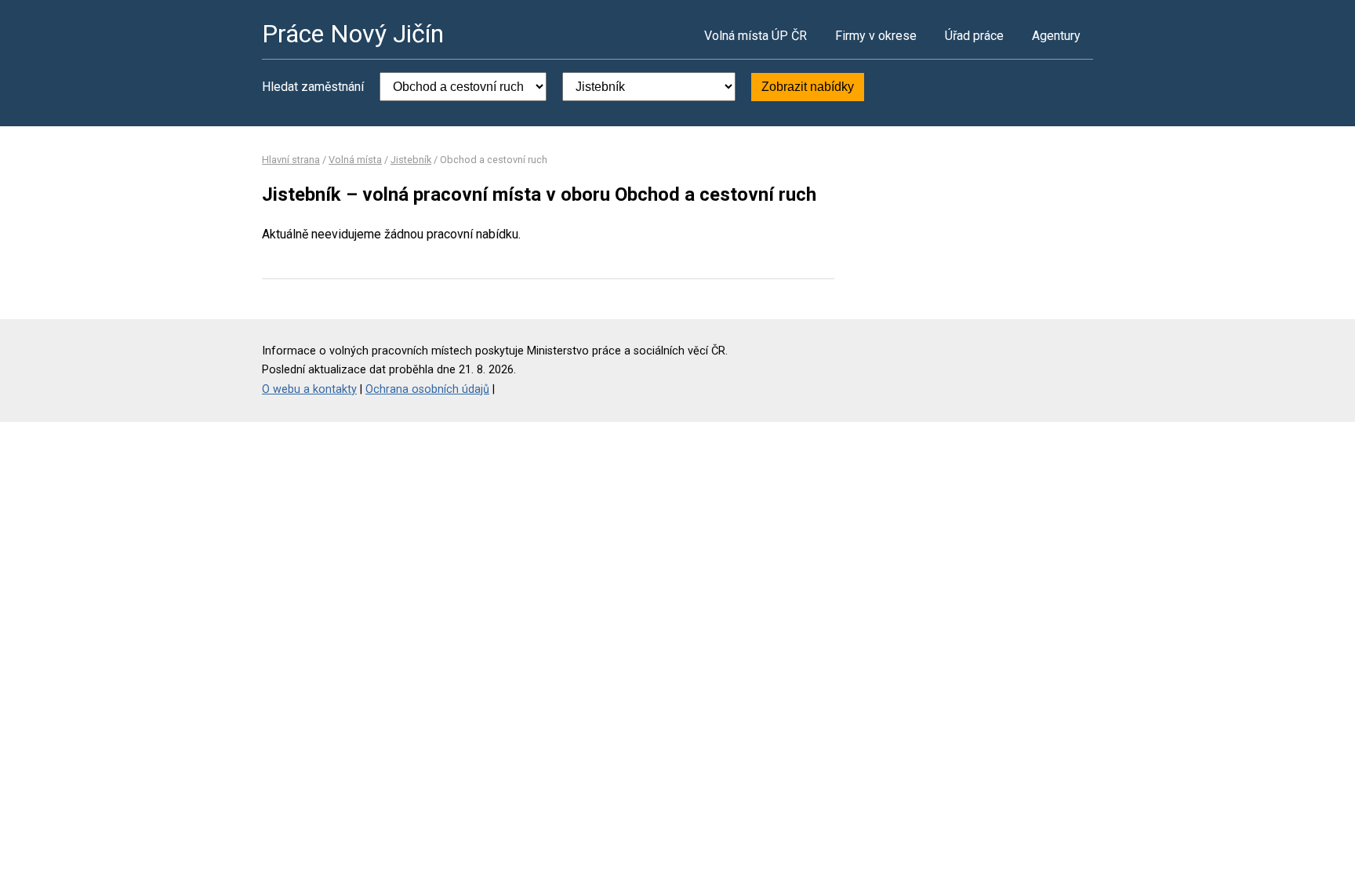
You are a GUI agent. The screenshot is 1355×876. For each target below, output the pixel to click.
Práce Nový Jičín (353, 34)
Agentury (1056, 35)
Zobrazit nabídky (807, 86)
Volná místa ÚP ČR (755, 35)
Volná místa (355, 159)
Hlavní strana (291, 159)
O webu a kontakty (309, 389)
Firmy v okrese (876, 35)
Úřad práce (974, 35)
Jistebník (411, 159)
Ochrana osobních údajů (427, 389)
